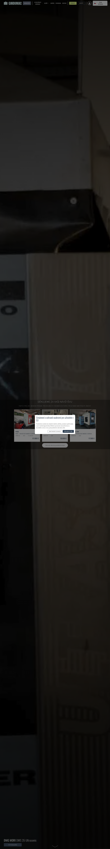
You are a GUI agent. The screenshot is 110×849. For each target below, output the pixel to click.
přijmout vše (68, 431)
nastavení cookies (55, 431)
